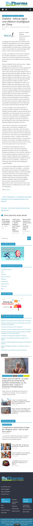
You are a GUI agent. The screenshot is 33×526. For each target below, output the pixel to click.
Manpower (3, 279)
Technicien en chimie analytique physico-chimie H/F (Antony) (16, 329)
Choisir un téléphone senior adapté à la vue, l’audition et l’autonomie (21, 453)
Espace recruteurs (27, 509)
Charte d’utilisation (5, 491)
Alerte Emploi (26, 511)
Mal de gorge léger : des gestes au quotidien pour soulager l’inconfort (20, 445)
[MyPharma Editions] (2, 9)
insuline (3, 29)
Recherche (26, 376)
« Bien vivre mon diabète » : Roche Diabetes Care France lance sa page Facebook (16, 225)
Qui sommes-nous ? (6, 486)
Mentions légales (5, 489)
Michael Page (4, 281)
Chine (24, 27)
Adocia (13, 27)
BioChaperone (19, 27)
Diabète (27, 27)
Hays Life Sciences (5, 276)
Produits (21, 15)
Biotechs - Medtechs (7, 15)
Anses (2, 288)
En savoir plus (24, 524)
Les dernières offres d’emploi (13, 316)
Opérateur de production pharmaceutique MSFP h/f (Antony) (16, 320)
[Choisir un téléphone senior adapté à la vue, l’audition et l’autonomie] (6, 452)
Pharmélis (3, 274)
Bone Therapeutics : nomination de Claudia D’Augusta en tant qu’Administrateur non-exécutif (16, 199)
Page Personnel (5, 284)
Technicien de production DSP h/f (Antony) (11, 327)
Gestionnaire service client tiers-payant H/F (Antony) (14, 350)
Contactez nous (5, 494)
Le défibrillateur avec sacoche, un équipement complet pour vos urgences (20, 462)
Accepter (17, 524)
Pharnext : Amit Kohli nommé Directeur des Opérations (15, 209)
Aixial (2, 272)
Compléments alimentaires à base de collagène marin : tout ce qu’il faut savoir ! (15, 429)
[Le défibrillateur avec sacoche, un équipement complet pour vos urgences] (6, 460)
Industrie (15, 15)
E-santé (15, 376)
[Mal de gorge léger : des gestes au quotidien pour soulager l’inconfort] (6, 444)
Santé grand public (7, 424)
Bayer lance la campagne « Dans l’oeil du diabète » (6, 222)
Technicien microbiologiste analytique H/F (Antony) (13, 335)
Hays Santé (4, 286)
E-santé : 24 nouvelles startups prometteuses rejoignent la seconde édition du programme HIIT (21, 401)
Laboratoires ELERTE (6, 269)
